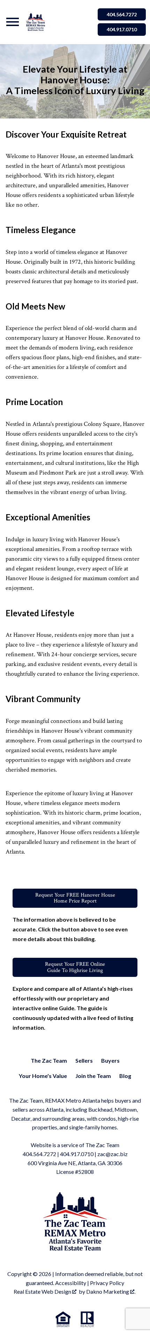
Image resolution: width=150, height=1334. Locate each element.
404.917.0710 (122, 29)
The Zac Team (49, 1060)
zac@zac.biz (112, 1154)
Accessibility (70, 1282)
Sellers (84, 1060)
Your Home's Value (43, 1075)
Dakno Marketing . (110, 1291)
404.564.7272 (122, 14)
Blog (125, 1075)
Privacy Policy (107, 1282)
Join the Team (93, 1075)
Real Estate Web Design (43, 1291)
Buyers (110, 1060)
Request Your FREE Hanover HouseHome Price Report (75, 898)
